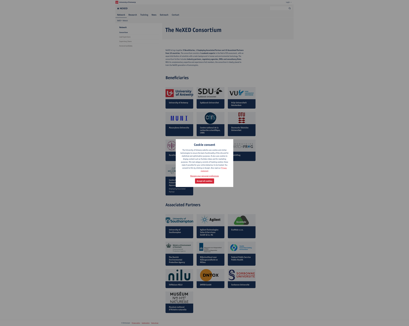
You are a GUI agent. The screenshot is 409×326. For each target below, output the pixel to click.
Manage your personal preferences (204, 176)
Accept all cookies (204, 181)
